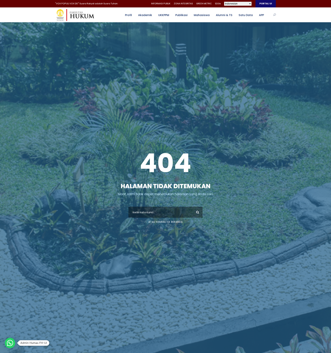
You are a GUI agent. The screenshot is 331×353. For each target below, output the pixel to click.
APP (261, 15)
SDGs (218, 3)
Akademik (145, 15)
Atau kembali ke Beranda (165, 222)
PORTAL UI (265, 3)
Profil (128, 15)
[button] (10, 343)
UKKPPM (163, 15)
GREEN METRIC (204, 3)
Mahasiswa (202, 15)
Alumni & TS (224, 15)
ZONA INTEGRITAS (183, 3)
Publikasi (181, 15)
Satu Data (246, 15)
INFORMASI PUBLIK (160, 3)
